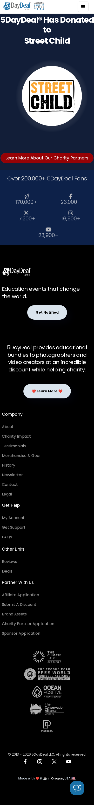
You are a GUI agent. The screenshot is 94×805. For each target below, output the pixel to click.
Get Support (14, 527)
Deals (7, 571)
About (7, 426)
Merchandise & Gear (21, 455)
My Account (13, 518)
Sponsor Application (21, 633)
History (8, 465)
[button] (83, 6)
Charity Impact (16, 436)
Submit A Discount (19, 604)
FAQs (7, 537)
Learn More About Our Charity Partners (47, 158)
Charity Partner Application (28, 624)
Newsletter (12, 475)
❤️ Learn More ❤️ (47, 391)
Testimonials (14, 446)
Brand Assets (14, 614)
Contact (10, 484)
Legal (7, 494)
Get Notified (47, 312)
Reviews (9, 561)
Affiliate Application (20, 595)
